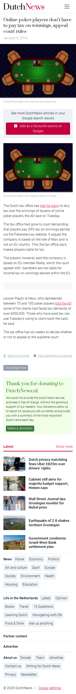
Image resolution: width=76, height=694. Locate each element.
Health (49, 576)
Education (30, 584)
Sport (36, 568)
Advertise (56, 658)
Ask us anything (41, 623)
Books (9, 607)
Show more (64, 447)
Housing (11, 584)
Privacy (10, 675)
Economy (36, 559)
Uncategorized (15, 368)
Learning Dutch (16, 615)
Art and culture (16, 568)
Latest (8, 446)
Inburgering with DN (47, 615)
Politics (53, 559)
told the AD (63, 303)
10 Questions (43, 607)
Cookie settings (49, 688)
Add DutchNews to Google (55, 355)
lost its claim (49, 206)
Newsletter (29, 675)
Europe (50, 568)
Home (19, 559)
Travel (23, 607)
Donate (25, 658)
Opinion (61, 598)
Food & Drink (14, 623)
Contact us (13, 666)
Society (10, 576)
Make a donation (20, 428)
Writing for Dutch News (43, 666)
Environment (30, 576)
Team (40, 658)
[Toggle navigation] (67, 6)
